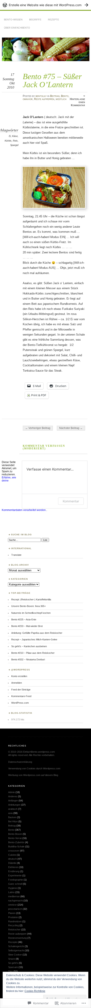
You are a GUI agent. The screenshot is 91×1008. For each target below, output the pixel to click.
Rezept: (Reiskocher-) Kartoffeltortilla (31, 599)
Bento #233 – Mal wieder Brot (27, 626)
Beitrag (55, 96)
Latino (11, 892)
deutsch (12, 858)
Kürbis (8, 140)
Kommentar (71, 501)
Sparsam (13, 967)
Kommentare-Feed (21, 696)
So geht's (13, 963)
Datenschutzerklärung (20, 762)
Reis (15, 140)
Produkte (13, 917)
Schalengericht (16, 946)
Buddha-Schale (16, 846)
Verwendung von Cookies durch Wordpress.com (34, 768)
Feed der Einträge (20, 689)
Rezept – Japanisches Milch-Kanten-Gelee (34, 639)
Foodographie (15, 879)
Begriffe (35, 19)
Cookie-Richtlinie (35, 991)
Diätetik (12, 863)
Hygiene (12, 888)
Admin (11, 792)
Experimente (15, 875)
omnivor (28, 99)
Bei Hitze (13, 821)
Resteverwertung (17, 938)
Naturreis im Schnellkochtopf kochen (31, 613)
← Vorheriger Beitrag (37, 428)
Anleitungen (14, 804)
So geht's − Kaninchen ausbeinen (29, 646)
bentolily (41, 96)
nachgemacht (15, 900)
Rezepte (53, 19)
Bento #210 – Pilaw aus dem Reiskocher (33, 653)
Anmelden (16, 682)
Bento (64, 96)
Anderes (12, 796)
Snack (11, 958)
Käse (15, 136)
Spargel (14, 145)
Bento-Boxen (15, 834)
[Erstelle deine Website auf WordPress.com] (45, 5)
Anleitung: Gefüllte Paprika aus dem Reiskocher (36, 633)
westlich (61, 99)
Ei (10, 136)
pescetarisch (15, 909)
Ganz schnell (15, 884)
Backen (12, 817)
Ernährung (13, 871)
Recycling (13, 925)
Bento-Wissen (13, 19)
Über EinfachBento (17, 27)
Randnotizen (15, 921)
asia (10, 813)
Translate (16, 555)
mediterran (14, 896)
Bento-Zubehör (16, 842)
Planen (11, 913)
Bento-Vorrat (15, 838)
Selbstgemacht (16, 950)
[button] (54, 187)
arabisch (12, 809)
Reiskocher (14, 929)
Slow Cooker (15, 954)
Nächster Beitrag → (71, 428)
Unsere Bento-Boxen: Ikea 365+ (28, 606)
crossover (13, 850)
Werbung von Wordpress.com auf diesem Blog (33, 775)
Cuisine (12, 855)
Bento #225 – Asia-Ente (23, 619)
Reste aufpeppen (44, 99)
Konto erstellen (19, 676)
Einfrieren (13, 867)
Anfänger (13, 800)
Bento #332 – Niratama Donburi (28, 659)
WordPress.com (20, 702)
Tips (10, 971)
